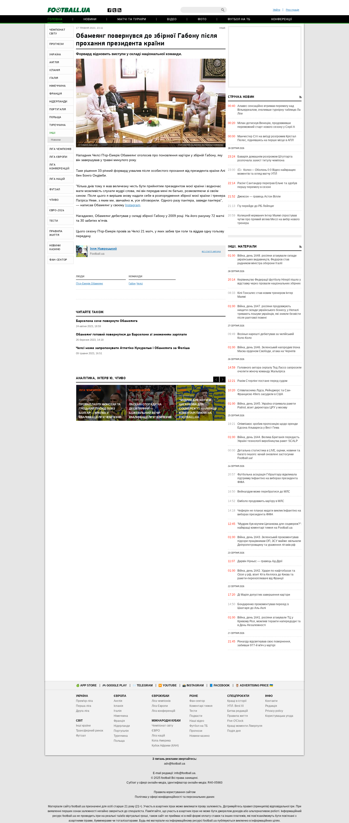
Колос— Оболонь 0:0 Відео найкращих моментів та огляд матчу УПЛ (266, 171)
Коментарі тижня (200, 706)
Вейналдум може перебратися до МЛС (263, 491)
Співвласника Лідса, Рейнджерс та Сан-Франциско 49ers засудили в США (264, 392)
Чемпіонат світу (162, 725)
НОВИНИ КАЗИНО (55, 247)
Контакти (271, 701)
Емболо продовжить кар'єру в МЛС (260, 501)
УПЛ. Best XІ (235, 706)
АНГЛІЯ (54, 62)
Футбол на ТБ (239, 19)
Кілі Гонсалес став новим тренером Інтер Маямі (265, 294)
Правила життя (237, 716)
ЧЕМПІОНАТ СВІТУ (57, 32)
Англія (118, 701)
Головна (55, 19)
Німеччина (121, 716)
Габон (132, 283)
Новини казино (199, 735)
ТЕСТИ (53, 221)
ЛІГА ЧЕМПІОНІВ (60, 149)
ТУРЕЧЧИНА (57, 125)
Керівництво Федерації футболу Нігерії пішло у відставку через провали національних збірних (269, 281)
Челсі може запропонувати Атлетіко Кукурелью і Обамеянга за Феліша (133, 348)
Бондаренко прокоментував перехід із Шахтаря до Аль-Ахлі (263, 606)
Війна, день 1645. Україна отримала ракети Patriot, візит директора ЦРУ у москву (266, 405)
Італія (118, 711)
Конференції (281, 19)
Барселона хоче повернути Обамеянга (106, 321)
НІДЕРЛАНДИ (58, 101)
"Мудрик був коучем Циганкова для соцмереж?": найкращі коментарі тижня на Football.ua (269, 525)
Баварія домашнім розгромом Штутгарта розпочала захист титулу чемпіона (264, 158)
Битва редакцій (237, 711)
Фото (202, 19)
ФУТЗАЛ (54, 189)
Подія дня (234, 730)
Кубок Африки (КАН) (165, 745)
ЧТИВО (54, 200)
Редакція (271, 706)
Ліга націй (158, 735)
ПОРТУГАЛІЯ (57, 109)
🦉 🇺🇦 (254, 685)
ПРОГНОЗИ (56, 44)
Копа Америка (161, 740)
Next (223, 380)
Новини (90, 19)
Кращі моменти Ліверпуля (244, 725)
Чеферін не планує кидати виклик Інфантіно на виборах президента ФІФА (269, 512)
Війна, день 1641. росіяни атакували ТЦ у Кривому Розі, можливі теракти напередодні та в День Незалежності (269, 621)
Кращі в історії (236, 701)
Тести (193, 711)
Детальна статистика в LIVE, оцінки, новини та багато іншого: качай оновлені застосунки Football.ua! (268, 454)
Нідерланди (122, 725)
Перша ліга (83, 706)
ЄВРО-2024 (56, 210)
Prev (216, 380)
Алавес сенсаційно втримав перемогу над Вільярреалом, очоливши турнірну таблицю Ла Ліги (269, 109)
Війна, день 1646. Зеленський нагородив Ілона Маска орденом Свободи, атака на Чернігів (268, 349)
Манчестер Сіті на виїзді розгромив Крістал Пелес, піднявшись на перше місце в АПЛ (266, 138)
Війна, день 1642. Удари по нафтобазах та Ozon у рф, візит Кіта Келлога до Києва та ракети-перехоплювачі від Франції (266, 574)
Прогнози (195, 730)
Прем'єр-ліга (84, 701)
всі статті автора (211, 251)
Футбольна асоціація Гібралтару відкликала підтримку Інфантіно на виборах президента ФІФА (267, 478)
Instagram (132, 205)
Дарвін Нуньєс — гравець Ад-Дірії (259, 561)
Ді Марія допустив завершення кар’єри (263, 594)
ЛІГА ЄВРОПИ (58, 157)
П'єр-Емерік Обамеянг (89, 283)
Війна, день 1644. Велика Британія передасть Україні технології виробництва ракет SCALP (268, 439)
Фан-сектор (197, 701)
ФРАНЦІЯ (55, 93)
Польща (119, 740)
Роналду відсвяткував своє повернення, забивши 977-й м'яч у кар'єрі (264, 643)
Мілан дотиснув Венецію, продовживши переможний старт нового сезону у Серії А (266, 125)
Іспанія (118, 706)
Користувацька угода (279, 716)
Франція (119, 721)
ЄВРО (156, 730)
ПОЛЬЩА (55, 117)
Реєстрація (292, 9)
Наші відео (196, 721)
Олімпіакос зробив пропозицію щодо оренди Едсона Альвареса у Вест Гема (267, 425)
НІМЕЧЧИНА (57, 86)
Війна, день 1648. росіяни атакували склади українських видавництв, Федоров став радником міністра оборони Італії (267, 259)
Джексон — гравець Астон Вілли (259, 196)
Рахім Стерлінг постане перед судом (262, 381)
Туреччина (121, 735)
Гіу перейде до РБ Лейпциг (255, 206)
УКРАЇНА (55, 54)
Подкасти (195, 716)
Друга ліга (82, 711)
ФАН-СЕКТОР (58, 259)
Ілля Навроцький (103, 249)
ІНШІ (52, 133)
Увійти (276, 9)
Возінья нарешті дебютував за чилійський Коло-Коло (265, 336)
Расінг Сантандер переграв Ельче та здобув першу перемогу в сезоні (267, 185)
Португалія (121, 730)
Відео (172, 19)
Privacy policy (274, 711)
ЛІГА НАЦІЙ (57, 179)
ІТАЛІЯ (53, 78)
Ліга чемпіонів (161, 701)
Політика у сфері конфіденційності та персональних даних (174, 797)
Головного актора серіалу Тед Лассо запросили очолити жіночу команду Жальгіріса (269, 369)
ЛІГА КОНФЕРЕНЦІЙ (59, 166)
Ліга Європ (159, 706)
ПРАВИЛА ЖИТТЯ (55, 233)
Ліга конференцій (163, 711)
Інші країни (83, 725)
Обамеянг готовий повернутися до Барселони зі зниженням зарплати (131, 334)
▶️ (167, 685)
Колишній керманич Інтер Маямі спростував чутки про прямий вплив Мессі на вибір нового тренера (268, 219)
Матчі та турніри (132, 19)
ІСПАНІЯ (54, 70)
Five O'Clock (235, 721)
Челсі (139, 283)
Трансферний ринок (89, 730)
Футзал (81, 735)
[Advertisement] (264, 56)
